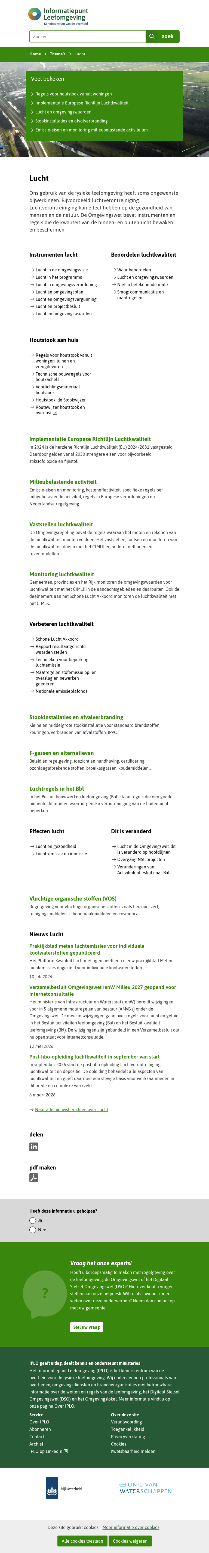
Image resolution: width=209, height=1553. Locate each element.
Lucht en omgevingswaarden (63, 111)
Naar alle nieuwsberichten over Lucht (71, 1109)
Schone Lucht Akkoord (57, 639)
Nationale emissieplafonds (61, 691)
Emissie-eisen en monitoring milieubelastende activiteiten (91, 129)
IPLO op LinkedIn (48, 1451)
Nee (42, 1229)
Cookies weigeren (130, 1541)
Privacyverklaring (128, 1436)
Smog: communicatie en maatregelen (140, 294)
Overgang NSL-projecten (141, 859)
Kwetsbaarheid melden (133, 1451)
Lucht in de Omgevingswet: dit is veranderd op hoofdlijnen (146, 849)
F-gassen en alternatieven (61, 752)
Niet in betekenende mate (142, 284)
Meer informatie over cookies (131, 1527)
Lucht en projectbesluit (58, 306)
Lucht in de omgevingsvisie (62, 269)
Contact (36, 1436)
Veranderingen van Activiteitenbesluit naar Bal (143, 869)
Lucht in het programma (59, 277)
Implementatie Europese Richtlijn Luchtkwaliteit (81, 102)
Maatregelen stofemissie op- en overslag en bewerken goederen (66, 678)
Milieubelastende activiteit (63, 481)
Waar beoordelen (134, 269)
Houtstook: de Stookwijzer (61, 399)
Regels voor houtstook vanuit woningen (73, 93)
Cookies (118, 1443)
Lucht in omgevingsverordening (66, 284)
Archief (36, 1443)
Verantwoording (126, 1421)
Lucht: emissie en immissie (61, 853)
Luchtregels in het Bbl (56, 788)
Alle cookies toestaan (82, 1541)
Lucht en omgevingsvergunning (66, 299)
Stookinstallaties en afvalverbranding (71, 120)
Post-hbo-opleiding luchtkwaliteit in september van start (94, 1057)
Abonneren (40, 1429)
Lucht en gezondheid (56, 846)
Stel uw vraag (86, 1327)
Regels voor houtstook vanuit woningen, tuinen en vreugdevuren (64, 361)
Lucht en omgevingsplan (59, 291)
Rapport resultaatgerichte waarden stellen (61, 649)
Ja (40, 1220)
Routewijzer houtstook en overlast (60, 410)
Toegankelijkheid (127, 1429)
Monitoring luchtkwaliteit (61, 574)
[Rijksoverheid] (63, 1488)
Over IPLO (64, 1406)
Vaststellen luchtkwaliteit (61, 524)
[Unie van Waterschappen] (145, 1488)
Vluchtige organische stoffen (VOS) (72, 898)
